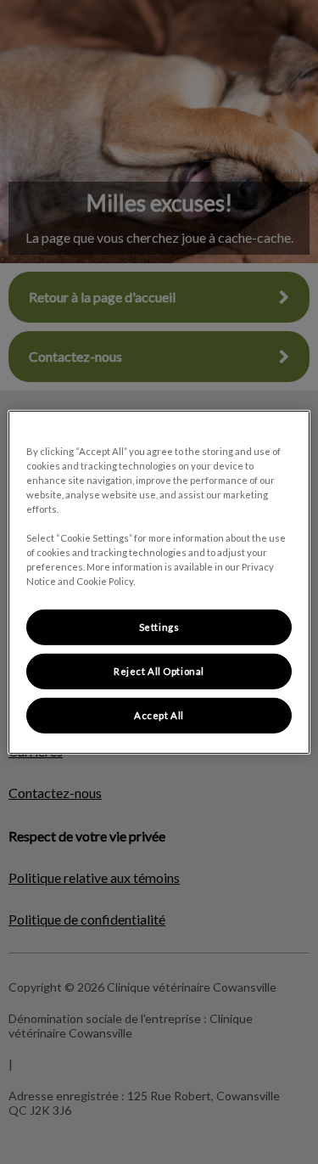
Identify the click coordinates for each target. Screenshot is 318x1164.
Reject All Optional (159, 671)
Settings (159, 627)
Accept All (159, 715)
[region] (159, 581)
